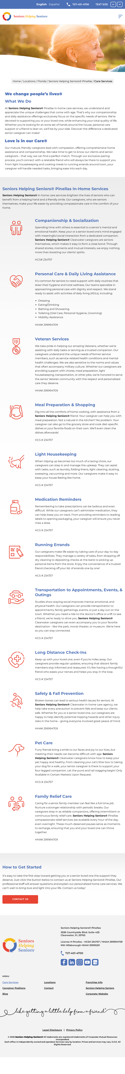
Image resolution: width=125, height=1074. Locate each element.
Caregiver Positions (13, 988)
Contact (49, 988)
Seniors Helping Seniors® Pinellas (70, 81)
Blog (5, 993)
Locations (29, 81)
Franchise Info (94, 982)
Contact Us (20, 899)
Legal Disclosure (52, 1030)
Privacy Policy (74, 1030)
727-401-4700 (80, 4)
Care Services (10, 982)
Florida (42, 81)
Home (17, 81)
